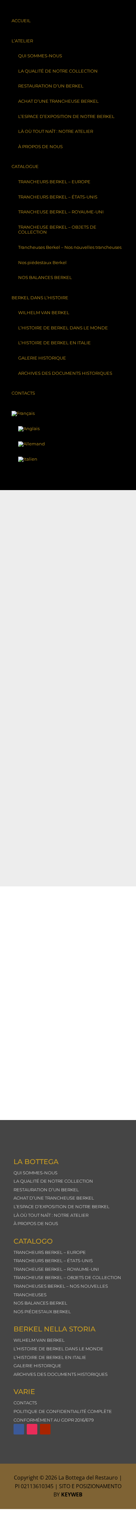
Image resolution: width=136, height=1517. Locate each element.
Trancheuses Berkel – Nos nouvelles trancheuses (69, 247)
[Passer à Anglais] (68, 428)
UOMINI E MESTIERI (43, 561)
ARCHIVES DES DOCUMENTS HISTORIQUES (65, 373)
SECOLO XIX (35, 664)
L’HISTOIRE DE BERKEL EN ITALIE (54, 342)
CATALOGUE (25, 166)
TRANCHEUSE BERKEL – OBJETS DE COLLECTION (57, 229)
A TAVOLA (33, 818)
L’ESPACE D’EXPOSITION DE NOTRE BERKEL (66, 116)
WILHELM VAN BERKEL (43, 312)
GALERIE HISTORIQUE (42, 358)
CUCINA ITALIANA (42, 767)
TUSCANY (32, 612)
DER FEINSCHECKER (44, 715)
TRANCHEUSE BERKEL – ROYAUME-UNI (61, 211)
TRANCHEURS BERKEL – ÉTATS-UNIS (57, 196)
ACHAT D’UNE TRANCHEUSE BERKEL (58, 101)
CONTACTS (23, 393)
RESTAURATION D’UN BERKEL (51, 85)
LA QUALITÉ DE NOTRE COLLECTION (58, 71)
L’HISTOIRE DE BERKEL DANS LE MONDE (63, 327)
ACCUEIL (21, 20)
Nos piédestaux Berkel (42, 262)
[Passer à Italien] (68, 459)
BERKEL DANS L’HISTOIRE (40, 297)
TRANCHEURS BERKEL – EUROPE (54, 181)
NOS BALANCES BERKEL (45, 277)
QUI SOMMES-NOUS (40, 55)
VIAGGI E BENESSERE (45, 509)
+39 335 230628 (72, 1009)
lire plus (28, 515)
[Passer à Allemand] (68, 444)
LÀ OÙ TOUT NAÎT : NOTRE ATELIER (55, 131)
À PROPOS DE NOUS (40, 146)
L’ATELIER (22, 40)
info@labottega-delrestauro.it (65, 1092)
